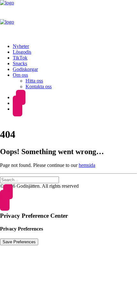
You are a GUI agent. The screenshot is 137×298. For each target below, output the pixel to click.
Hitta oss (34, 80)
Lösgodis (22, 52)
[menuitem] (75, 46)
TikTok (20, 57)
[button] (17, 108)
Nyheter (21, 46)
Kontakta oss (38, 86)
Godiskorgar (25, 69)
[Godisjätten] (68, 19)
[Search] (29, 179)
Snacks (20, 63)
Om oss (20, 75)
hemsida (87, 165)
